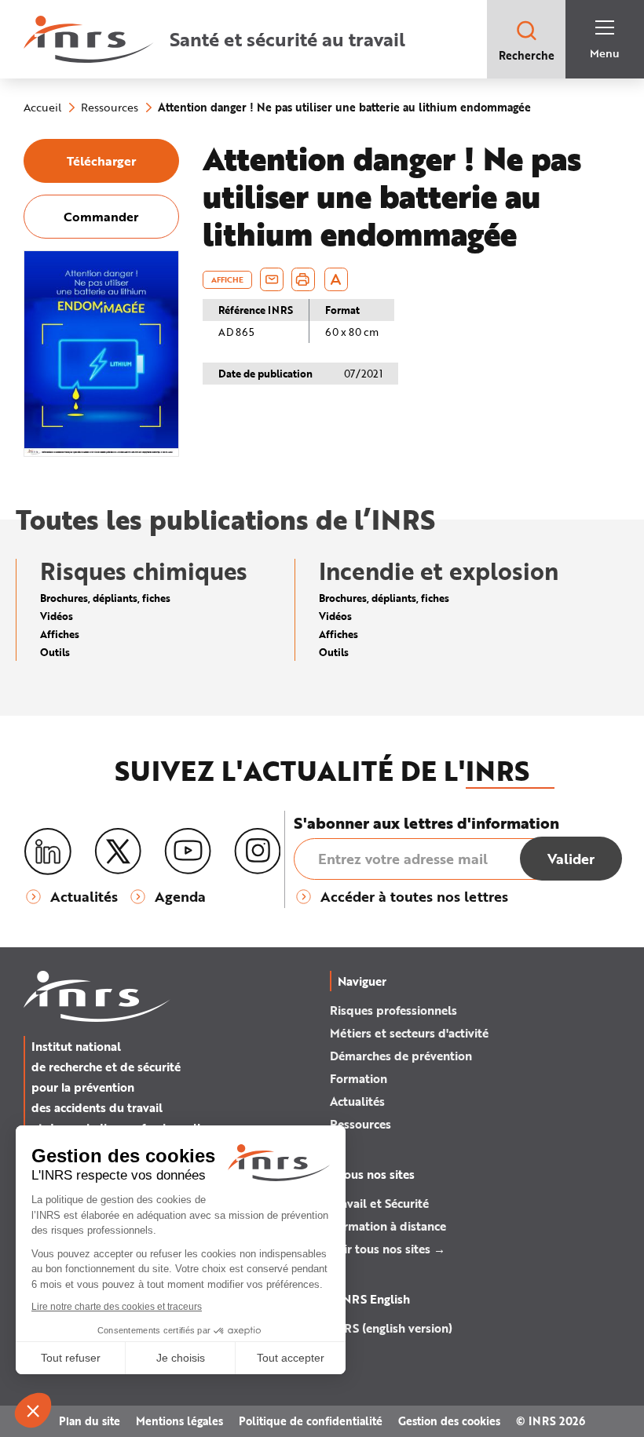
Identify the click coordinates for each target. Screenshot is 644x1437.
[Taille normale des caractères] (336, 279)
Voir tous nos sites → (387, 1248)
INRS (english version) (391, 1328)
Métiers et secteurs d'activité (409, 1032)
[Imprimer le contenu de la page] (303, 279)
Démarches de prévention (401, 1055)
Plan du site (89, 1421)
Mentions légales (179, 1421)
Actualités (357, 1101)
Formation (358, 1078)
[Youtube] (187, 851)
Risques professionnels (393, 1010)
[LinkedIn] (47, 852)
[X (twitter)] (117, 851)
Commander (101, 216)
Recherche (526, 55)
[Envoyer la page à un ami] (272, 279)
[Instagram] (257, 851)
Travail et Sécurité (379, 1203)
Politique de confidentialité (310, 1421)
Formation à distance (388, 1226)
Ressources (360, 1123)
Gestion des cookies (449, 1421)
